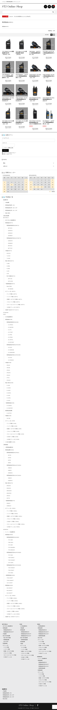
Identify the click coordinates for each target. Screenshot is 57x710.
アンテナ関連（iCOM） (12, 423)
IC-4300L (9, 392)
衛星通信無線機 (8, 410)
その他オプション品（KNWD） (13, 614)
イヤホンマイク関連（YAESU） (13, 518)
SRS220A (9, 488)
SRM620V (9, 505)
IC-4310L (9, 397)
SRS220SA (9, 490)
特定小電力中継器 (7, 637)
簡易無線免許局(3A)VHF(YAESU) (14, 475)
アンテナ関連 (6, 647)
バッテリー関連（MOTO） (12, 296)
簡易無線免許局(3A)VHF (26, 635)
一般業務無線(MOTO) (10, 283)
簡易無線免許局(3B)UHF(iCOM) (13, 344)
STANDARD (5, 312)
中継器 (21, 643)
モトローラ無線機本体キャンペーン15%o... (23, 16)
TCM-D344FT (10, 577)
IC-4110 (8, 385)
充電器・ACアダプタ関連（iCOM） (14, 428)
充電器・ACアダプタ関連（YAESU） (15, 516)
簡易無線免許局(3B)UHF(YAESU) (14, 465)
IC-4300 (8, 390)
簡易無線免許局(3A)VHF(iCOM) (13, 354)
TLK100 (8, 255)
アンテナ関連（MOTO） (12, 294)
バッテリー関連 (6, 649)
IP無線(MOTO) (8, 250)
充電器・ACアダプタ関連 (8, 651)
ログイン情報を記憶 (8, 147)
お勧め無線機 (6, 215)
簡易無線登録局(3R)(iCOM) (12, 322)
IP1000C (8, 380)
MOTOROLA (6, 217)
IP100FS (8, 372)
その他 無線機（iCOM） (10, 442)
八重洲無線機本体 (9, 447)
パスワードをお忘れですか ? (9, 152)
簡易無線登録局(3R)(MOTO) (13, 225)
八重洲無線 (5, 444)
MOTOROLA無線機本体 (10, 220)
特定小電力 (7, 213)
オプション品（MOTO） (10, 291)
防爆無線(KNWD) (9, 585)
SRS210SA (9, 493)
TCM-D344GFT (10, 580)
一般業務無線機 (6, 639)
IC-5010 (8, 400)
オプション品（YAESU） (10, 508)
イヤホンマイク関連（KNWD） (13, 606)
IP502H (8, 365)
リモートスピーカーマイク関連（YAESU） (16, 524)
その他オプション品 (7, 657)
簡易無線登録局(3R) (7, 629)
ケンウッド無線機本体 (10, 532)
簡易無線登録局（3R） (10, 205)
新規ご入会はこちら (7, 154)
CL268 (8, 268)
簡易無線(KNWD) (9, 534)
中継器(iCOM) (8, 415)
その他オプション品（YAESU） (13, 526)
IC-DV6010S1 (10, 408)
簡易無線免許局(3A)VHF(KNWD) (14, 565)
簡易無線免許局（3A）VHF (11, 210)
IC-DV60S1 (9, 405)
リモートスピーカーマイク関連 (9, 655)
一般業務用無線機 (24, 639)
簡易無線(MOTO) (9, 222)
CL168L (8, 266)
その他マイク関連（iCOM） (13, 436)
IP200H (8, 375)
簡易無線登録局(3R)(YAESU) (13, 452)
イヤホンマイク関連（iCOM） (13, 431)
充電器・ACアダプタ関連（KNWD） (15, 603)
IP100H (8, 370)
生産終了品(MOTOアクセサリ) (12, 309)
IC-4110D (9, 387)
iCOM (4, 314)
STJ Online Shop (12, 6)
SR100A (8, 495)
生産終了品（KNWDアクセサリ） (12, 616)
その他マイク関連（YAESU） (13, 521)
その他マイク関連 (24, 657)
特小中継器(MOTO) (11, 276)
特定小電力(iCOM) (9, 382)
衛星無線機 (22, 641)
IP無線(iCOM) (8, 362)
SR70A (8, 498)
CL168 (8, 263)
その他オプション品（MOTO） (13, 307)
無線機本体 (5, 199)
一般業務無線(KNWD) (10, 575)
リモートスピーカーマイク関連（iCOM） (16, 434)
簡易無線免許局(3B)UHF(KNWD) (14, 552)
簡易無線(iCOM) (8, 319)
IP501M (8, 367)
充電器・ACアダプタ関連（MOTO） (15, 299)
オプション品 (5, 645)
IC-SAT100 (9, 413)
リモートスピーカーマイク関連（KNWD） (16, 608)
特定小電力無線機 (6, 635)
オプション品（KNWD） (10, 595)
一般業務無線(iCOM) (9, 402)
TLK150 (8, 258)
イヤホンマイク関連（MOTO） (13, 301)
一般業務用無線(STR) (10, 500)
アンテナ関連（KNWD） (12, 598)
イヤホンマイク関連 (7, 653)
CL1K (8, 273)
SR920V (8, 503)
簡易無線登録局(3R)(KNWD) (13, 537)
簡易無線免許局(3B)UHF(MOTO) (14, 238)
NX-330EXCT (10, 588)
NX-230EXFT (10, 590)
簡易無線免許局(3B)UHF (8, 631)
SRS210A (9, 485)
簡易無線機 (5, 627)
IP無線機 (7, 202)
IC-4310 (8, 395)
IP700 (8, 377)
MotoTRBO (9, 286)
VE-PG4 (8, 418)
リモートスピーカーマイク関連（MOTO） (16, 304)
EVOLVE (8, 253)
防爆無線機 (5, 643)
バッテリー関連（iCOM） (12, 426)
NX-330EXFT (10, 593)
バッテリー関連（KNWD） (12, 600)
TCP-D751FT (10, 582)
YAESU (38, 624)
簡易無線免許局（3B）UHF (11, 207)
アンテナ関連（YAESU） (12, 510)
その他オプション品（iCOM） (13, 439)
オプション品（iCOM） (10, 420)
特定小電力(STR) (9, 483)
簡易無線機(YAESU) (9, 449)
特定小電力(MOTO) (9, 260)
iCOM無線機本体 (9, 316)
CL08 (8, 271)
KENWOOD (5, 529)
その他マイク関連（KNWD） (13, 611)
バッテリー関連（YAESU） (12, 513)
